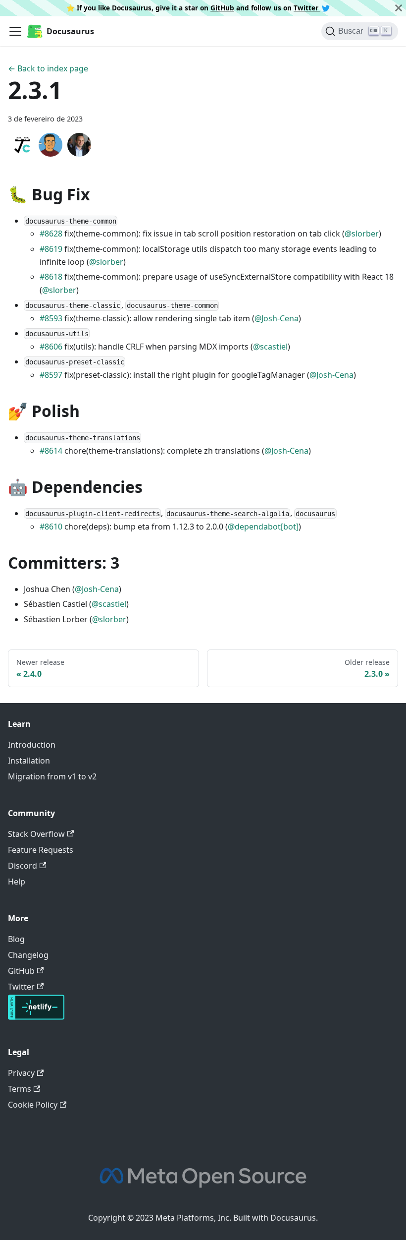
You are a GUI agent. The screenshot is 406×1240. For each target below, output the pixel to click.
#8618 (51, 276)
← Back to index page (48, 68)
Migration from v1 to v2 (52, 776)
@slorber (362, 233)
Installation (29, 760)
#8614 (51, 450)
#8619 (51, 248)
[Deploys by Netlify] (36, 1016)
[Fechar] (398, 8)
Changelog (28, 954)
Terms (19, 1088)
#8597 (51, 374)
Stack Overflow (36, 833)
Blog (16, 939)
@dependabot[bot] (263, 526)
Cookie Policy (32, 1104)
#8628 (51, 233)
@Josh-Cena (276, 318)
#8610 (51, 526)
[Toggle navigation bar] (15, 31)
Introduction (31, 744)
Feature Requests (40, 849)
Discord (22, 865)
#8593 (51, 318)
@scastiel (270, 346)
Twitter (307, 7)
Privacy (21, 1072)
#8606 (51, 346)
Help (16, 881)
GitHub (222, 7)
